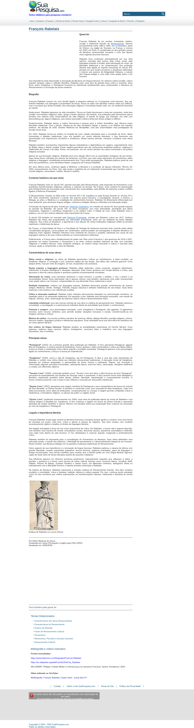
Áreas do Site (107, 686)
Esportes (50, 21)
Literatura (40, 21)
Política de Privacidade (130, 686)
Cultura (104, 21)
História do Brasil (63, 21)
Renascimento (117, 43)
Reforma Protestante (77, 217)
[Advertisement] (40, 56)
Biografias (140, 21)
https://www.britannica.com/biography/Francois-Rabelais (56, 658)
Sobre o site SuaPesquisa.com (81, 686)
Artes (32, 21)
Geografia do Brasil (117, 21)
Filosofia (130, 21)
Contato (57, 686)
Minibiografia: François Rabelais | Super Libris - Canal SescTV (59, 677)
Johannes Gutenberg (78, 206)
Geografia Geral (92, 21)
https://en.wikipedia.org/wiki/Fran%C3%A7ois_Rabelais (55, 662)
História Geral (78, 21)
